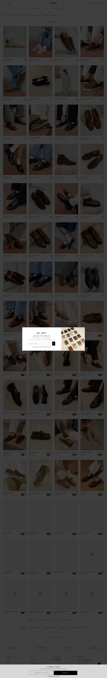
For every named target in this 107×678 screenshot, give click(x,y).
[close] (83, 329)
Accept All (65, 672)
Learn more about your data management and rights (42, 346)
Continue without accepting (53, 676)
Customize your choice (41, 672)
